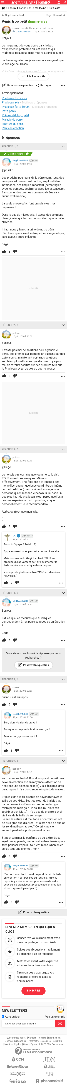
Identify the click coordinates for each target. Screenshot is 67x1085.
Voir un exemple (55, 1016)
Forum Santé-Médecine (32, 8)
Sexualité (54, 8)
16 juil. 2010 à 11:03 (22, 164)
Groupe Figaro (30, 1044)
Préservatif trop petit (15, 115)
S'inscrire (33, 990)
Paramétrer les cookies (40, 1041)
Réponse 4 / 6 (10, 592)
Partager (45, 85)
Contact (32, 1038)
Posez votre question (20, 85)
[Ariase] (18, 1081)
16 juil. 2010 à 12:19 (22, 460)
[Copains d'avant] (18, 1074)
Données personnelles (15, 1041)
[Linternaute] (18, 1066)
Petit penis (9, 111)
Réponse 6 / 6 (10, 760)
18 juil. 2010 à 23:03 (23, 539)
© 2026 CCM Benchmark (51, 1044)
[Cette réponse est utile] (4, 251)
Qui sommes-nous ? (16, 1038)
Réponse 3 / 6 (10, 449)
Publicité (42, 1038)
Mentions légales (12, 1044)
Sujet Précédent (14, 15)
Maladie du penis (12, 119)
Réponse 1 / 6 (10, 146)
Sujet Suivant (54, 15)
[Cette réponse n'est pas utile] (15, 251)
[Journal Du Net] (49, 1059)
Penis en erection (13, 128)
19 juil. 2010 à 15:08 (43, 31)
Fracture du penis (13, 124)
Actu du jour (12, 1016)
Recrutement (54, 1038)
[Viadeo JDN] (49, 1074)
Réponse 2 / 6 (10, 325)
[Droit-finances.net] (49, 1067)
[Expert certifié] (18, 536)
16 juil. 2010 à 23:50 (22, 690)
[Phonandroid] (49, 1081)
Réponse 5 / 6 (10, 679)
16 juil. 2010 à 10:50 (22, 336)
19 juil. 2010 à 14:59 (22, 772)
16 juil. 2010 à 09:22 (22, 604)
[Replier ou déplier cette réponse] (63, 146)
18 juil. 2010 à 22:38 (23, 717)
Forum (12, 8)
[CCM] (18, 1059)
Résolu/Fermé (39, 21)
